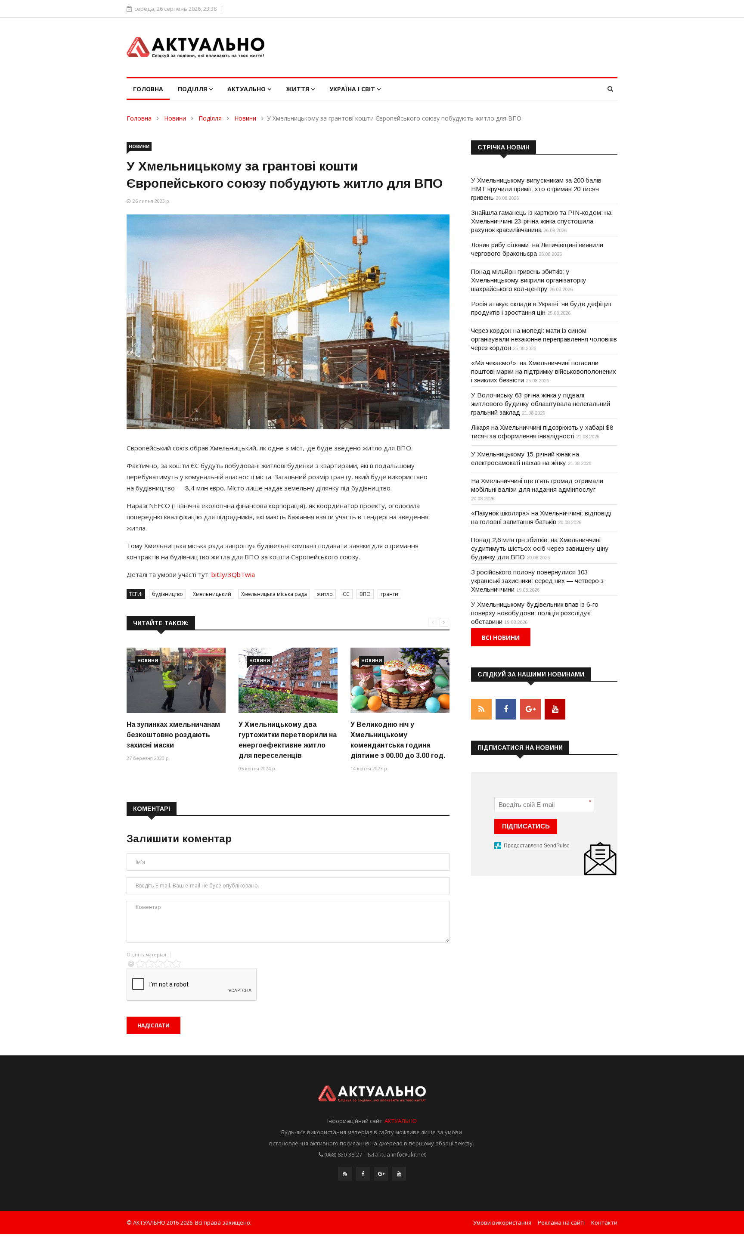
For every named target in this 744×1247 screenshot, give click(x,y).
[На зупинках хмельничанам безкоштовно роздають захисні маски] (176, 680)
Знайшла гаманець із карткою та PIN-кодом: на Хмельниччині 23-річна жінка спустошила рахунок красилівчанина (541, 221)
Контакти (604, 1222)
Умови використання (502, 1222)
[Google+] (381, 1174)
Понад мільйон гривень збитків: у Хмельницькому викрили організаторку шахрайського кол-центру (528, 280)
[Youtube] (399, 1174)
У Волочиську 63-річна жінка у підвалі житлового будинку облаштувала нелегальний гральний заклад (540, 403)
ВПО (365, 594)
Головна (148, 89)
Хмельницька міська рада (274, 594)
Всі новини (501, 637)
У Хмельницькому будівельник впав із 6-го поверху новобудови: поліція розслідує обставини (534, 613)
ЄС (346, 594)
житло (325, 594)
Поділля (193, 89)
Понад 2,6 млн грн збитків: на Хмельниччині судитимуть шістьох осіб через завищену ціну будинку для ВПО (540, 548)
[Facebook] (363, 1174)
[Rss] (345, 1174)
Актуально (247, 89)
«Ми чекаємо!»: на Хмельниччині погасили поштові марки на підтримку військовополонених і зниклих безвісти (543, 371)
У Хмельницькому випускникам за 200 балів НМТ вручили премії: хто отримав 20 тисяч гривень (536, 189)
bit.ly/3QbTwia (233, 574)
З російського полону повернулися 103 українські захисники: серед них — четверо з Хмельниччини (537, 580)
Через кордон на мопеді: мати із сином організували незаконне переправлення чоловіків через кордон (544, 339)
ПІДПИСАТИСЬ (526, 826)
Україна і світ (353, 89)
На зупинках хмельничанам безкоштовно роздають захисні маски (173, 735)
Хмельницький (212, 594)
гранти (389, 594)
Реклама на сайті (561, 1222)
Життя (298, 89)
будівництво (167, 594)
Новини (175, 118)
